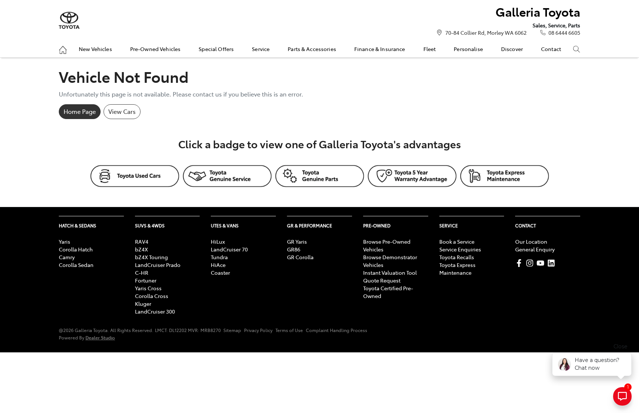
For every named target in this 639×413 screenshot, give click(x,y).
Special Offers (216, 49)
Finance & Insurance (379, 49)
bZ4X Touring (151, 257)
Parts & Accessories (312, 49)
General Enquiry (535, 249)
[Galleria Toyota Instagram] (531, 263)
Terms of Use (289, 330)
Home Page (80, 111)
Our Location (531, 241)
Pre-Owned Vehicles (155, 49)
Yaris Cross (148, 288)
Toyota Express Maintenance (457, 268)
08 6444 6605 (564, 32)
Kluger (143, 303)
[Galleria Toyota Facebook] (520, 263)
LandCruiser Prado (157, 264)
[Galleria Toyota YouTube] (542, 263)
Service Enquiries (460, 249)
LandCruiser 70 (229, 249)
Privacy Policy (258, 330)
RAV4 (141, 241)
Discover (512, 49)
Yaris (64, 241)
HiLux (218, 241)
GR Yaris (297, 241)
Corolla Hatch (76, 249)
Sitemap (232, 330)
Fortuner (145, 280)
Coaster (220, 272)
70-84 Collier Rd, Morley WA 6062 (486, 32)
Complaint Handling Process (336, 330)
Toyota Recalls (456, 257)
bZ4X (141, 249)
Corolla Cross (151, 295)
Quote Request (381, 280)
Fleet (429, 49)
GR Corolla (300, 257)
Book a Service (456, 241)
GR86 (293, 249)
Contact (551, 49)
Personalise (468, 49)
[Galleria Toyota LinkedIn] (552, 263)
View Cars (122, 111)
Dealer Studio (100, 337)
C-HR (141, 272)
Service (261, 49)
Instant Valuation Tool (390, 272)
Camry (67, 257)
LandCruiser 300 (155, 311)
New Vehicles (95, 49)
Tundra (219, 257)
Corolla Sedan (76, 264)
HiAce (218, 264)
